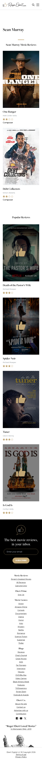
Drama (21, 617)
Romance (21, 633)
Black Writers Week (21, 682)
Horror (21, 620)
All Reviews (21, 582)
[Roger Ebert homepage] (14, 5)
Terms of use (21, 755)
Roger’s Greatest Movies (21, 579)
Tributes (21, 672)
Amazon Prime (21, 607)
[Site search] (33, 5)
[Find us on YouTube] (21, 718)
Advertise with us (21, 710)
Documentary (21, 613)
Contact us (21, 707)
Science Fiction (21, 637)
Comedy (21, 610)
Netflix (21, 630)
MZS (21, 662)
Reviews (21, 652)
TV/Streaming (21, 688)
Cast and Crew (21, 586)
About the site (21, 704)
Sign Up (21, 595)
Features (21, 685)
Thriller (21, 643)
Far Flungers (21, 665)
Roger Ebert (21, 692)
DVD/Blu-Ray (21, 675)
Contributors (21, 714)
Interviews (21, 669)
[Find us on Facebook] (17, 718)
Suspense (21, 640)
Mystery (21, 627)
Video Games (21, 678)
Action (21, 604)
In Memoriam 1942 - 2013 (21, 729)
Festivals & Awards (21, 695)
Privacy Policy (21, 757)
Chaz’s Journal (21, 655)
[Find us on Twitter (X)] (25, 718)
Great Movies (21, 659)
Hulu (21, 623)
